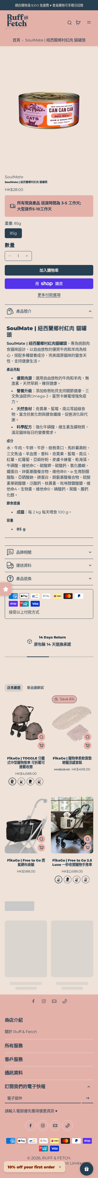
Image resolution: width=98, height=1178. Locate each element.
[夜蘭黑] (30, 781)
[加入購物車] (41, 745)
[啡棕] (12, 781)
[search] (69, 22)
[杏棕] (85, 879)
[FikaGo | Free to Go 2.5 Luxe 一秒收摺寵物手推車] (72, 825)
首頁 (16, 40)
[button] (49, 270)
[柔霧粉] (76, 879)
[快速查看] (41, 737)
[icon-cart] (78, 22)
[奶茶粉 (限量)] (39, 781)
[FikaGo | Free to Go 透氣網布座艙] (26, 825)
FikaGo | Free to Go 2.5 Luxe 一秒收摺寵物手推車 (72, 862)
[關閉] (60, 1167)
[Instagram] (44, 1001)
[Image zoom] (49, 105)
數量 (10, 245)
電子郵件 (14, 1098)
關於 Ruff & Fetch (21, 1031)
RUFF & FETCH (56, 1157)
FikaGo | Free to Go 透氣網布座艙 (26, 862)
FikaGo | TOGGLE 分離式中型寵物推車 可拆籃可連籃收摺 (26, 762)
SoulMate (14, 176)
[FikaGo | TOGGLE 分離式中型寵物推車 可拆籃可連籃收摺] (26, 723)
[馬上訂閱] (87, 1098)
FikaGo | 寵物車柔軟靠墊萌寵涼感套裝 (72, 760)
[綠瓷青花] (21, 781)
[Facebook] (33, 1001)
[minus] (10, 256)
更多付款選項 (49, 295)
